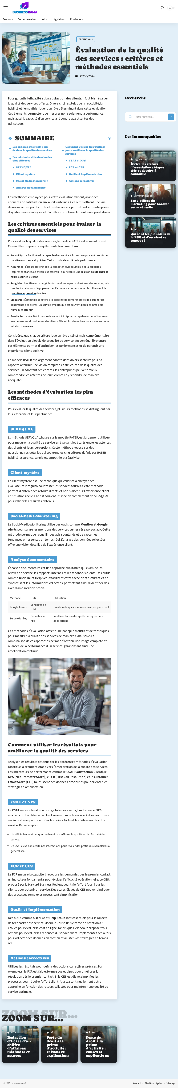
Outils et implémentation (85, 174)
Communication (143, 196)
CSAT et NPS (77, 160)
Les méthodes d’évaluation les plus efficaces (32, 159)
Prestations (86, 39)
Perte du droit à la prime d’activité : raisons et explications (58, 1046)
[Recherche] (162, 8)
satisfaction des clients (64, 98)
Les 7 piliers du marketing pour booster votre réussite (150, 204)
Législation (140, 159)
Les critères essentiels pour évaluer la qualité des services (32, 148)
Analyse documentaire (31, 187)
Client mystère (25, 174)
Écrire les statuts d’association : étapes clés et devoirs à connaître (147, 169)
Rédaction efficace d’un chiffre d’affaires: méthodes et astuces (19, 1046)
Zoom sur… (32, 1018)
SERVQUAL (23, 167)
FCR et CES (76, 167)
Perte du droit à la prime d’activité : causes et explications (97, 1046)
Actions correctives (81, 180)
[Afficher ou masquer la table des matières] (82, 139)
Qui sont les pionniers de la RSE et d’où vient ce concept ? (151, 237)
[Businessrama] (25, 8)
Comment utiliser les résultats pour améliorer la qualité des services (85, 150)
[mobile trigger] (6, 8)
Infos (13, 1032)
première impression (23, 293)
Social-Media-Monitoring (32, 180)
